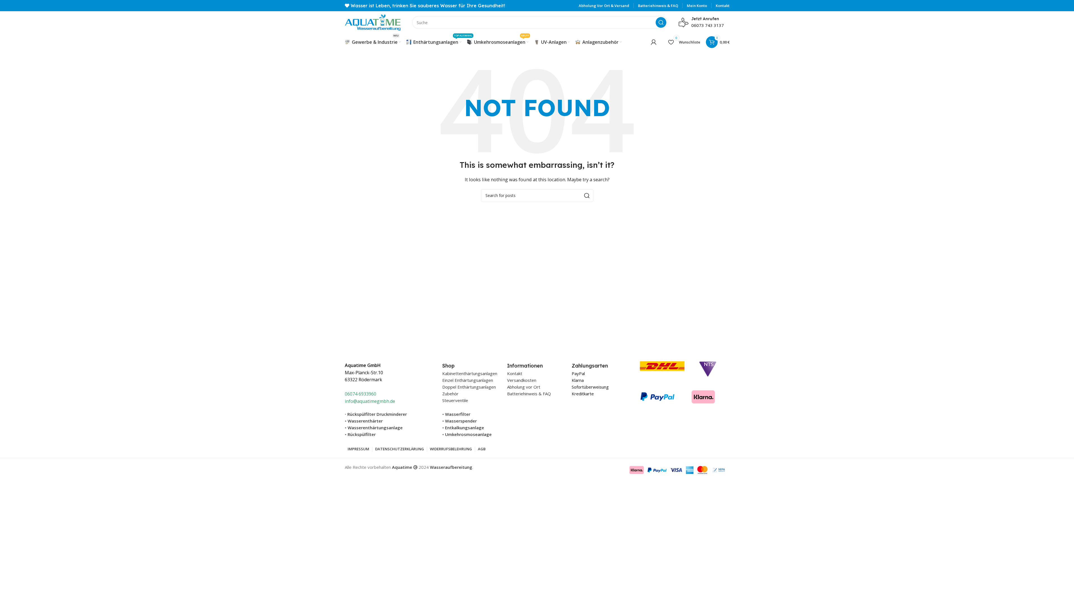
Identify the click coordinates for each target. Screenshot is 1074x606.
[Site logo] (373, 22)
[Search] (661, 22)
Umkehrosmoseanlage (468, 434)
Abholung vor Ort (523, 387)
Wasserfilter (457, 414)
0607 (350, 394)
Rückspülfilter (362, 434)
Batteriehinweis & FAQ (529, 393)
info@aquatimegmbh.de (370, 401)
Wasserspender (461, 421)
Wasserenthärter (365, 421)
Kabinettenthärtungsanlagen (469, 373)
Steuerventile (455, 400)
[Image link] (678, 381)
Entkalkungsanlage (464, 427)
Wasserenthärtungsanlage (375, 427)
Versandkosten (521, 380)
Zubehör (450, 393)
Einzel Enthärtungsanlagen (467, 380)
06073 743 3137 (707, 25)
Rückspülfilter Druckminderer (377, 414)
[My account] (653, 42)
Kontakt (514, 373)
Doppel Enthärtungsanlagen (469, 387)
